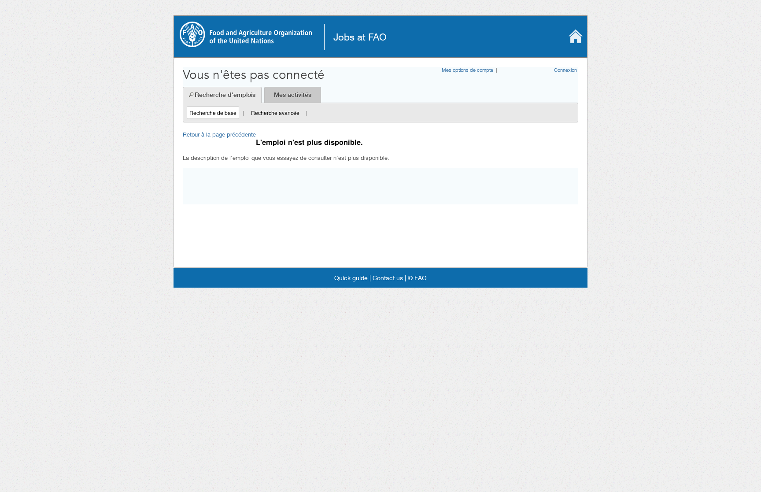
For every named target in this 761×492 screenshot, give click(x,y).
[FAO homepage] (246, 44)
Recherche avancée (275, 112)
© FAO (416, 277)
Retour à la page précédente (219, 134)
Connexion (565, 70)
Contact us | (388, 277)
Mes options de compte (467, 70)
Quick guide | (352, 277)
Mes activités (292, 95)
